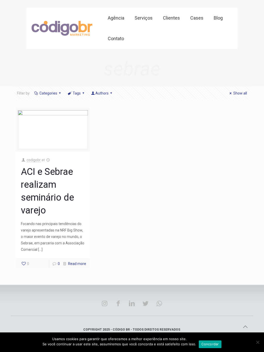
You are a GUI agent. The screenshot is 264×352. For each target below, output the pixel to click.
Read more (77, 264)
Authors (102, 93)
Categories (48, 93)
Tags (77, 93)
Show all (240, 93)
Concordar (210, 344)
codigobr (34, 160)
